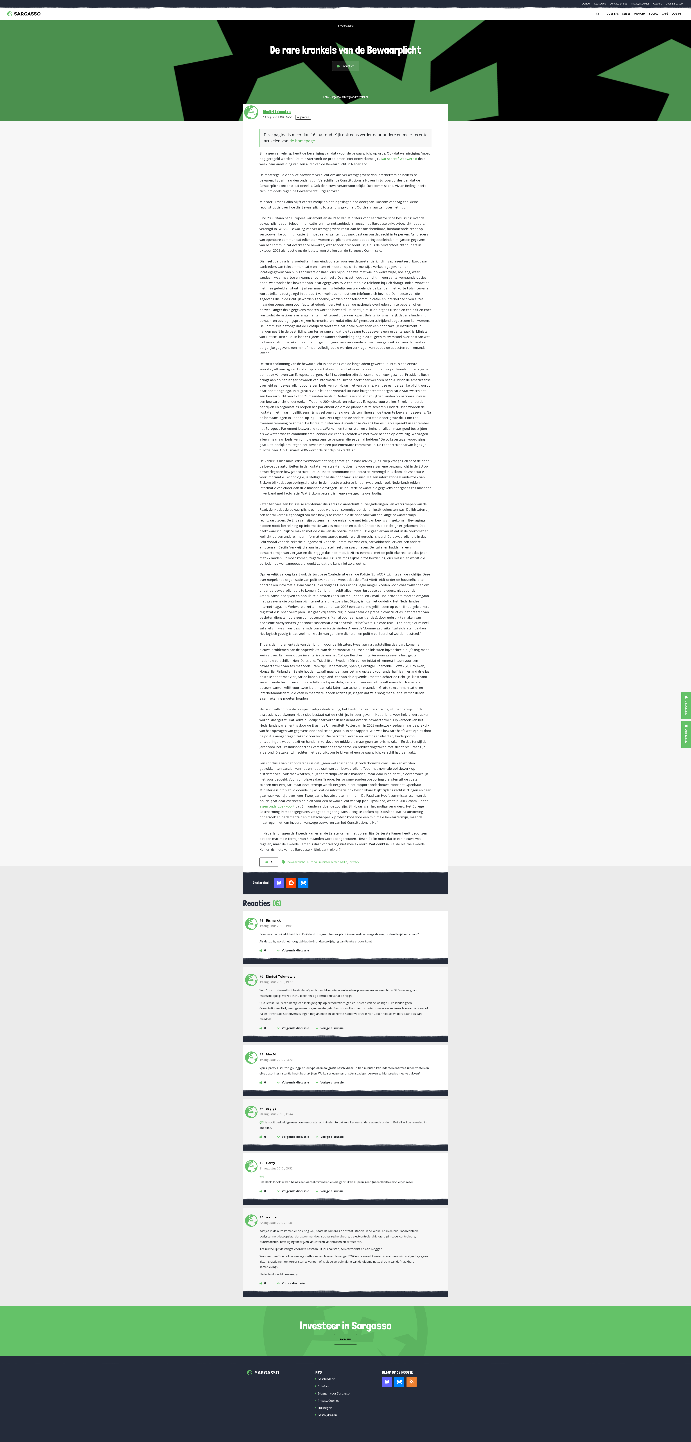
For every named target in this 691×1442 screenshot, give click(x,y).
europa (312, 862)
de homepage (302, 140)
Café (665, 13)
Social (653, 13)
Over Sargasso (674, 3)
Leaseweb (600, 3)
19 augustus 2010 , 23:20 (276, 1060)
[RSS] (412, 1382)
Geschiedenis (326, 1379)
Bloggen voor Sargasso (334, 1393)
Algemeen (303, 117)
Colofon (323, 1386)
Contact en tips (618, 3)
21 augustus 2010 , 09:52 (276, 1168)
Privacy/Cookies (640, 3)
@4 (261, 1177)
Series (626, 13)
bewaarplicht (296, 862)
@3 (261, 1122)
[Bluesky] (399, 1382)
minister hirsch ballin (333, 862)
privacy (354, 862)
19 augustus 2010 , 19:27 (276, 982)
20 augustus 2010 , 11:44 (276, 1114)
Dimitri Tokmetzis (277, 111)
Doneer (586, 3)
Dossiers (612, 13)
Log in (676, 13)
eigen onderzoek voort (277, 806)
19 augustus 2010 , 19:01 (276, 926)
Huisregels (325, 1408)
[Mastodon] (387, 1382)
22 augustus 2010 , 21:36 (276, 1223)
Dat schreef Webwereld (399, 159)
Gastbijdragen (327, 1415)
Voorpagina (347, 25)
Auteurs (657, 3)
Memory (639, 13)
